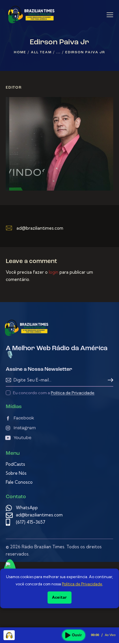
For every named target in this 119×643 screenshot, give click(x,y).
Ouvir (77, 635)
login (53, 272)
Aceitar (59, 597)
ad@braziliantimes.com (39, 228)
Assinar (109, 380)
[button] (110, 15)
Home (20, 52)
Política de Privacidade (72, 393)
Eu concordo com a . (54, 392)
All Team (41, 52)
